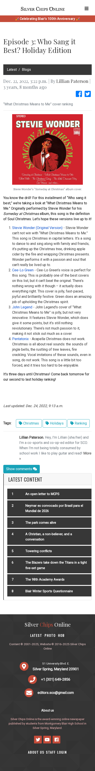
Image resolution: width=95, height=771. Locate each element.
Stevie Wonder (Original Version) (37, 228)
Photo (50, 635)
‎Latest (12, 69)
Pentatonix (20, 339)
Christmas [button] (30, 423)
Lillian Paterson (72, 81)
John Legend (22, 307)
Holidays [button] (56, 423)
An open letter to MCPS (42, 494)
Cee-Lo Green (23, 270)
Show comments (19, 469)
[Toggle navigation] (86, 8)
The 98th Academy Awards (45, 579)
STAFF (51, 752)
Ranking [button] (80, 423)
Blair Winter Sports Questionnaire (49, 591)
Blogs (26, 69)
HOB (61, 635)
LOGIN (62, 752)
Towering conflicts (38, 551)
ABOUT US (36, 752)
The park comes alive (40, 523)
